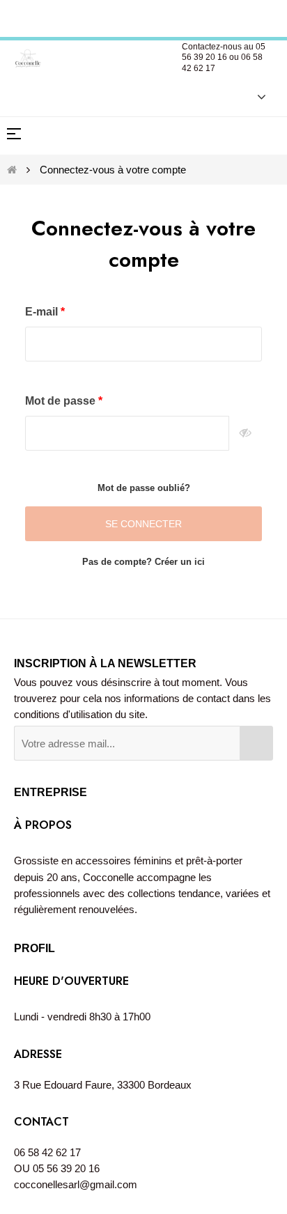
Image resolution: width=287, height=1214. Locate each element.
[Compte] (254, 96)
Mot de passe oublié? (144, 488)
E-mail (43, 312)
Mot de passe (61, 401)
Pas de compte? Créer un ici (143, 562)
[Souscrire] (256, 743)
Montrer (245, 433)
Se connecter (143, 523)
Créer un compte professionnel (145, 16)
